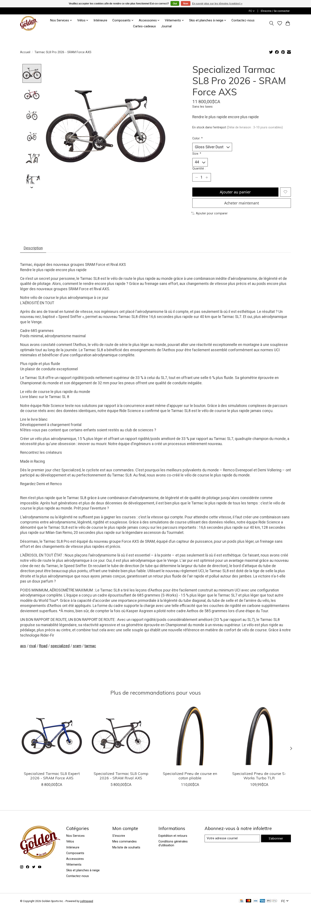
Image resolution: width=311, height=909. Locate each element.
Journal (166, 26)
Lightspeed (86, 901)
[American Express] (262, 901)
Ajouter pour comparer (212, 213)
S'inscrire (118, 836)
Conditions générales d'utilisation (173, 843)
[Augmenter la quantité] (206, 177)
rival (32, 646)
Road (43, 646)
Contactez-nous (243, 20)
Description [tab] (33, 248)
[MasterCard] (248, 901)
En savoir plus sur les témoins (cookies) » (217, 3)
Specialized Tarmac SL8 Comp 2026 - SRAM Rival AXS (121, 775)
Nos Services (75, 836)
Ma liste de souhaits (126, 847)
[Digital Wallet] (272, 901)
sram (77, 646)
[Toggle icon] (271, 23)
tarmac (90, 646)
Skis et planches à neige (83, 870)
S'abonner (276, 838)
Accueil (25, 52)
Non (185, 3)
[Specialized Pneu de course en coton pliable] (190, 736)
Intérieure (100, 20)
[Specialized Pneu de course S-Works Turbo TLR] (259, 736)
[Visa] (255, 901)
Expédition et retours (172, 836)
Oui (175, 3)
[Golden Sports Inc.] (29, 23)
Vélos (70, 841)
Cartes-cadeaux (144, 26)
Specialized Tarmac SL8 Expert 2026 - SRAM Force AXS (52, 775)
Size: (196, 153)
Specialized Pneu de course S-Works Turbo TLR (259, 775)
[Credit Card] (241, 901)
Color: (197, 138)
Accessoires (75, 859)
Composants (75, 853)
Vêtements (73, 864)
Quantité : (198, 168)
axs (23, 646)
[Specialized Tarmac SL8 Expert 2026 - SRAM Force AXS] (51, 736)
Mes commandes (124, 841)
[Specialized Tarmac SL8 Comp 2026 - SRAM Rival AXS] (121, 736)
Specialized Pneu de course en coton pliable (190, 775)
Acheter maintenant (241, 202)
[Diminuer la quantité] (196, 177)
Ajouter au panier (235, 191)
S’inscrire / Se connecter (275, 11)
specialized (60, 646)
